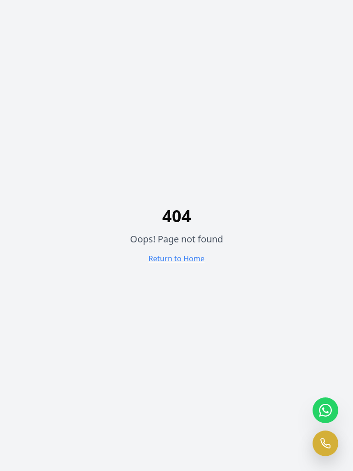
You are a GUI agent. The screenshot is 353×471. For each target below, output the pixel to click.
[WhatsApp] (325, 410)
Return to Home (176, 258)
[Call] (325, 443)
